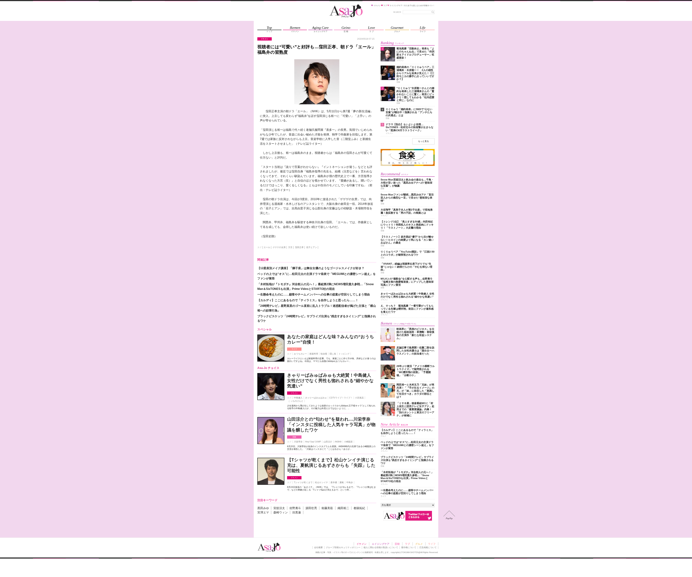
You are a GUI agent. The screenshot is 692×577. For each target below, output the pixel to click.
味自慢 (324, 354)
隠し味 (333, 354)
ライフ (294, 349)
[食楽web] (408, 165)
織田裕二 (343, 508)
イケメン (294, 393)
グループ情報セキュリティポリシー (343, 547)
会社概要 (318, 547)
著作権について (408, 547)
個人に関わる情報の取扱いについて (380, 547)
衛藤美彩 (327, 508)
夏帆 (342, 482)
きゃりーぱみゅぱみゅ (316, 397)
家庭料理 (313, 354)
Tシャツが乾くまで (303, 482)
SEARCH (397, 12)
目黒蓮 (296, 512)
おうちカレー (300, 354)
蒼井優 (334, 482)
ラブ (407, 543)
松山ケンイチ (321, 482)
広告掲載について (428, 547)
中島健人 (298, 397)
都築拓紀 (359, 508)
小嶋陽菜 (348, 441)
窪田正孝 (299, 247)
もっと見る (423, 141)
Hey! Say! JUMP (313, 441)
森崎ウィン (280, 512)
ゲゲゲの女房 (279, 247)
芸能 (294, 437)
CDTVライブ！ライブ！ (340, 397)
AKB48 (338, 441)
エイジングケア (380, 543)
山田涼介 (327, 441)
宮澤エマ (263, 512)
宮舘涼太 (279, 508)
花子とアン (311, 247)
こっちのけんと (295, 401)
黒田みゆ (263, 508)
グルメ (419, 543)
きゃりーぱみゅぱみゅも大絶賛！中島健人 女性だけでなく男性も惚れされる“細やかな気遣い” (330, 380)
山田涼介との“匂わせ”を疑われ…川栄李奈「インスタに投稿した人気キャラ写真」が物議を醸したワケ (331, 424)
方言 (290, 247)
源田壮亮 (311, 508)
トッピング (344, 354)
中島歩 (349, 482)
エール (267, 247)
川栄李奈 (298, 441)
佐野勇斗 (295, 508)
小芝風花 (359, 397)
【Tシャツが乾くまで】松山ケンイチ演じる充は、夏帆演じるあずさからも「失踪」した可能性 (331, 465)
